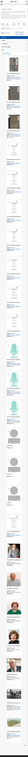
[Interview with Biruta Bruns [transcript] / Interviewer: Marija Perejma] (14, 293)
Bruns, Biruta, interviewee (15, 306)
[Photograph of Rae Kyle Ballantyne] (14, 551)
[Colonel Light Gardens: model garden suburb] (14, 722)
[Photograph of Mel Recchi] (14, 665)
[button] (13, 24)
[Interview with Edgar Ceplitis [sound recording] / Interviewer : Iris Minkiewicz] (14, 350)
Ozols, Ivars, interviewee (15, 392)
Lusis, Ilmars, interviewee (15, 249)
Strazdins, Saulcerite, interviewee (17, 334)
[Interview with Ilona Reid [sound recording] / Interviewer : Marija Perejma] (14, 408)
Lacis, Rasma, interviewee (15, 191)
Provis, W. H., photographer (18, 706)
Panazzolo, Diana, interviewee (16, 535)
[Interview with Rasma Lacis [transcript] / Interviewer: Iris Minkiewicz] (14, 207)
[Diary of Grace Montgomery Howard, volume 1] (14, 64)
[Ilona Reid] (14, 493)
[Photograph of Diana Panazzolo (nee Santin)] (14, 608)
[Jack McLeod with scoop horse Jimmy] (14, 694)
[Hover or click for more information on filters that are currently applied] (23, 32)
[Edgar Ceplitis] (14, 436)
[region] (14, 46)
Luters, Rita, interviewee (15, 277)
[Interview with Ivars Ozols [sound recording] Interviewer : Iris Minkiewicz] (14, 379)
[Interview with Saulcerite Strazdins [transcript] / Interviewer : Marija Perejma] (14, 322)
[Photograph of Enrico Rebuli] (14, 579)
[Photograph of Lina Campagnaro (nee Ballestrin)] (14, 637)
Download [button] (7, 24)
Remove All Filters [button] (19, 34)
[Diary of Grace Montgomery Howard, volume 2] (14, 93)
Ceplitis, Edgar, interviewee (15, 363)
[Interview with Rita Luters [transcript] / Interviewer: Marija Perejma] (14, 265)
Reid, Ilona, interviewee (15, 420)
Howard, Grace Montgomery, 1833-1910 (18, 77)
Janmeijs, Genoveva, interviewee (17, 163)
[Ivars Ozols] (14, 465)
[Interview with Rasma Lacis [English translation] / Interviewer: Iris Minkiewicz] (14, 179)
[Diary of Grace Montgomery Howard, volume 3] (14, 122)
